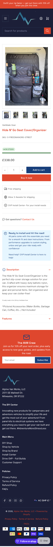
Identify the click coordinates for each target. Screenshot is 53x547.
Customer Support (12, 462)
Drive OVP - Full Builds (14, 458)
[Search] (47, 31)
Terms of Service (11, 481)
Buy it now (26, 177)
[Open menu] (5, 18)
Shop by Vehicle (10, 446)
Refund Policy (9, 485)
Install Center (9, 454)
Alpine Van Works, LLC (24, 511)
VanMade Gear (9, 125)
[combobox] (26, 31)
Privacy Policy (9, 477)
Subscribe (42, 360)
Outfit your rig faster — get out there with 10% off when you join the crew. (26, 4)
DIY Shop (7, 443)
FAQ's (5, 489)
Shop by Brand (10, 450)
